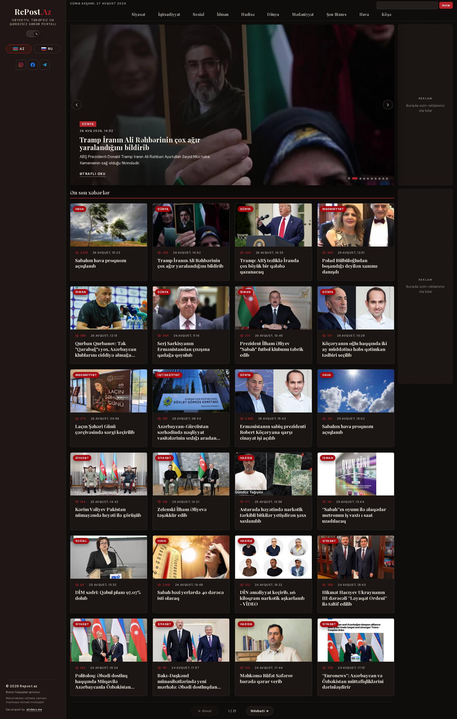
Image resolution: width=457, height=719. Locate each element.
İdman (223, 14)
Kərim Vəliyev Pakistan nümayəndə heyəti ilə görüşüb (108, 512)
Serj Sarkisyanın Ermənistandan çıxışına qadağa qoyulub (183, 349)
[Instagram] (21, 65)
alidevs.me (34, 709)
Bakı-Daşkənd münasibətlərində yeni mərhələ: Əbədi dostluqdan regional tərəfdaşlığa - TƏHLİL (187, 681)
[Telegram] (45, 65)
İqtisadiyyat (169, 14)
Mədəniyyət (303, 14)
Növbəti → (260, 711)
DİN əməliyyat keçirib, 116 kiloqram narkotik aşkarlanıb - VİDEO (272, 598)
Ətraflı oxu (93, 174)
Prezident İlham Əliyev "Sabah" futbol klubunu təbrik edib (271, 349)
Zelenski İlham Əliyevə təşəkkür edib (182, 512)
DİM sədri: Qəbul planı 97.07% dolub (108, 595)
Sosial (198, 14)
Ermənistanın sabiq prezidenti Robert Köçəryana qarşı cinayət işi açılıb (273, 432)
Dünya (273, 14)
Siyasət (138, 14)
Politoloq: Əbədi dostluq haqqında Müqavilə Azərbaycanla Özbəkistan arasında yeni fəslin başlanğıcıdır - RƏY (103, 681)
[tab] (349, 178)
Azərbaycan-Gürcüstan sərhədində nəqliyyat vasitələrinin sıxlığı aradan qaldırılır (186, 432)
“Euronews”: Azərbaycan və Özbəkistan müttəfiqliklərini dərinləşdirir (352, 681)
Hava (364, 14)
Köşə (386, 14)
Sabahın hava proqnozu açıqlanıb (100, 263)
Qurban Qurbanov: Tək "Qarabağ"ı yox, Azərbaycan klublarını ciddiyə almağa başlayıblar (105, 349)
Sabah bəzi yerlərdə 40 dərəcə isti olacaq (190, 595)
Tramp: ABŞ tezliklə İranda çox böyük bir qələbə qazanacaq (269, 266)
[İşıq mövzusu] (32, 33)
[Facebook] (33, 65)
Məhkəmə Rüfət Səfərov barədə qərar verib (266, 678)
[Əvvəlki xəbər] (77, 105)
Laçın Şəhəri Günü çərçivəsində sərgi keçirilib (104, 429)
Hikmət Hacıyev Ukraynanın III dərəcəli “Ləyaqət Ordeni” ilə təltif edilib (354, 598)
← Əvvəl (205, 711)
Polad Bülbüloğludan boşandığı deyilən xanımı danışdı (349, 266)
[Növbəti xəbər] (388, 105)
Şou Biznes (337, 14)
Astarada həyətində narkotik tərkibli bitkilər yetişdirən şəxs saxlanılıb (273, 515)
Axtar (446, 5)
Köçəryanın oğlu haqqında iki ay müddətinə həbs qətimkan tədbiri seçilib (354, 349)
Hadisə (247, 14)
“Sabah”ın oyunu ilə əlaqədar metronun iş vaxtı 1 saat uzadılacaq (354, 515)
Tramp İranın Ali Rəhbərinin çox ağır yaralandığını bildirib (140, 143)
